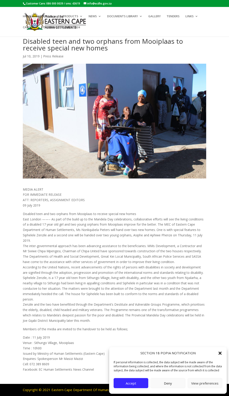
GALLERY (154, 16)
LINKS (189, 16)
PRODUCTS (70, 16)
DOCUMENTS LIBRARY (122, 16)
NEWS (93, 16)
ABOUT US (44, 16)
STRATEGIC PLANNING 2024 (60, 27)
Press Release (53, 56)
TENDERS (173, 16)
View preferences (204, 383)
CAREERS (29, 27)
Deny (168, 383)
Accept (131, 383)
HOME (27, 16)
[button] (220, 353)
